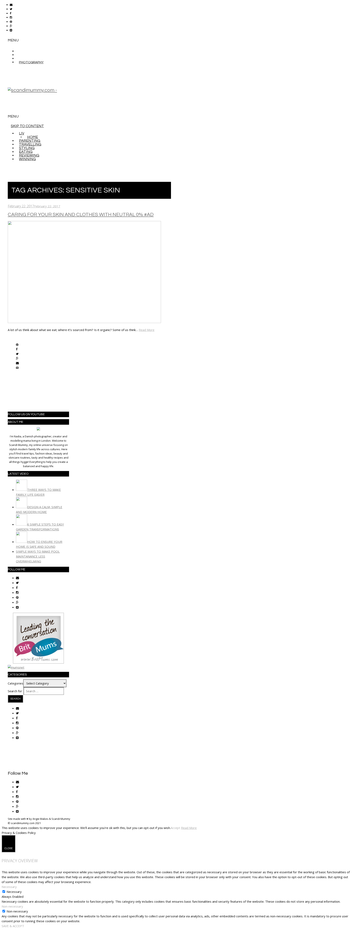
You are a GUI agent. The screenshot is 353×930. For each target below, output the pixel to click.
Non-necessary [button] (12, 906)
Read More (146, 330)
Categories (15, 683)
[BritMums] (38, 662)
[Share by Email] (17, 363)
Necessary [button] (9, 887)
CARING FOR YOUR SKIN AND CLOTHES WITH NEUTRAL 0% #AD (81, 214)
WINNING (27, 159)
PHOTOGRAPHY (31, 62)
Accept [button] (175, 828)
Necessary (14, 892)
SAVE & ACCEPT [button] (13, 926)
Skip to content (27, 126)
